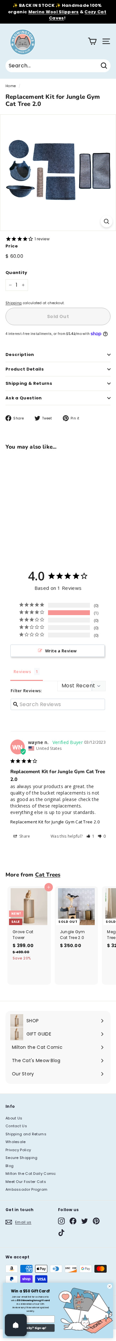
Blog (9, 1165)
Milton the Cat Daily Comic (30, 1173)
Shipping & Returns (28, 383)
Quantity (16, 272)
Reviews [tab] (22, 671)
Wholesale (15, 1141)
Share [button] (24, 836)
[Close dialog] (109, 1286)
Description (19, 354)
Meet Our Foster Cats (25, 1181)
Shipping (13, 303)
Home (10, 86)
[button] (90, 836)
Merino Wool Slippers (53, 12)
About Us (13, 1118)
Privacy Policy (18, 1149)
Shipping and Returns (25, 1134)
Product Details (24, 369)
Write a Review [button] (61, 651)
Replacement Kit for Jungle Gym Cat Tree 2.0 (55, 822)
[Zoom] (106, 221)
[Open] (16, 1325)
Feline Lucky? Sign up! (30, 1328)
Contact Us (16, 1126)
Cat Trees (48, 874)
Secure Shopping (21, 1157)
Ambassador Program (26, 1189)
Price (11, 246)
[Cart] (92, 41)
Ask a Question (23, 398)
